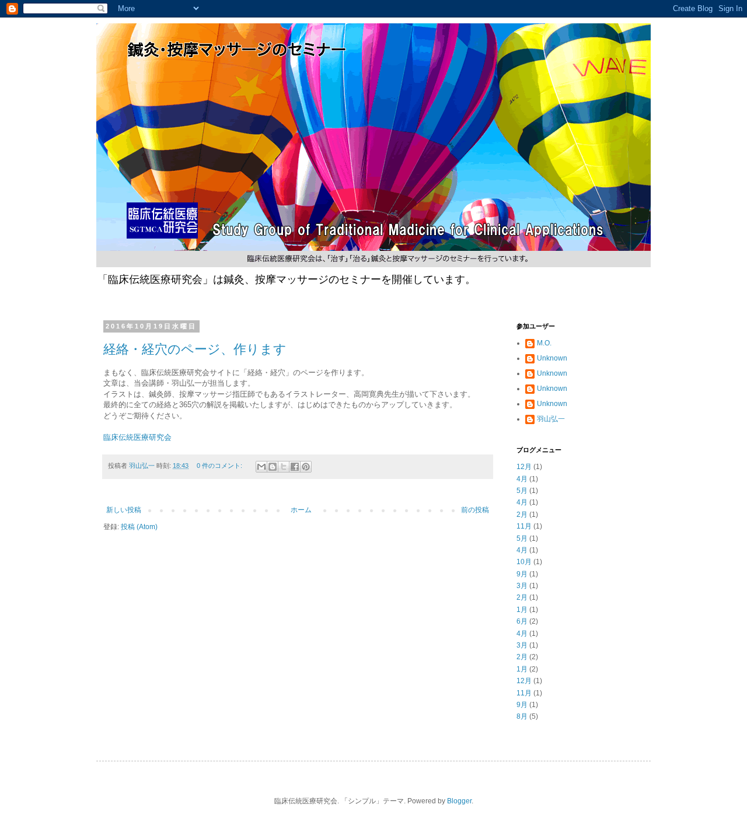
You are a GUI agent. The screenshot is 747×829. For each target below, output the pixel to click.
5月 (522, 491)
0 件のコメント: (220, 465)
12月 (524, 467)
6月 (522, 621)
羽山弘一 (551, 419)
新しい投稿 (123, 510)
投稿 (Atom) (139, 527)
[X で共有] (283, 467)
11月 (524, 526)
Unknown (552, 358)
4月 (522, 479)
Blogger (459, 801)
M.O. (544, 343)
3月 (522, 586)
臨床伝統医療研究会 (137, 437)
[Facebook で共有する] (295, 467)
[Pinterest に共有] (306, 467)
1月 (522, 610)
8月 (522, 716)
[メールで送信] (261, 467)
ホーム (301, 510)
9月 (522, 574)
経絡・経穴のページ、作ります (195, 349)
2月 (522, 514)
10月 (524, 562)
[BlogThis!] (272, 467)
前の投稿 (475, 510)
